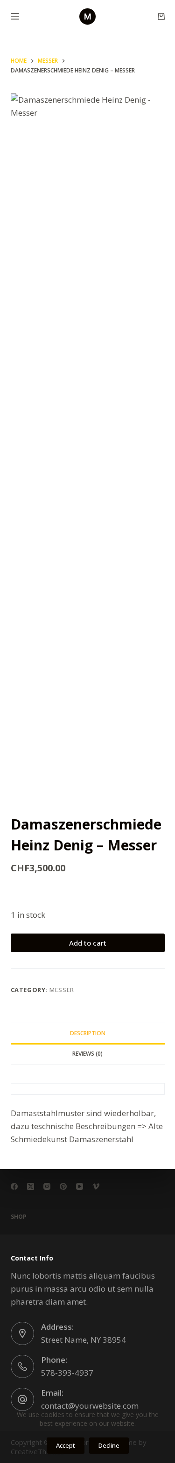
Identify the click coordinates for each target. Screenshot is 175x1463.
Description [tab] (87, 1033)
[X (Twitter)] (30, 1186)
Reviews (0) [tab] (87, 1054)
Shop (19, 1217)
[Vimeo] (95, 1186)
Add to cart (87, 942)
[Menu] (15, 16)
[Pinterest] (63, 1186)
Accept (65, 1445)
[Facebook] (14, 1186)
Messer (61, 990)
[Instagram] (46, 1186)
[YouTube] (79, 1186)
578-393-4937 (67, 1372)
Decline (108, 1445)
